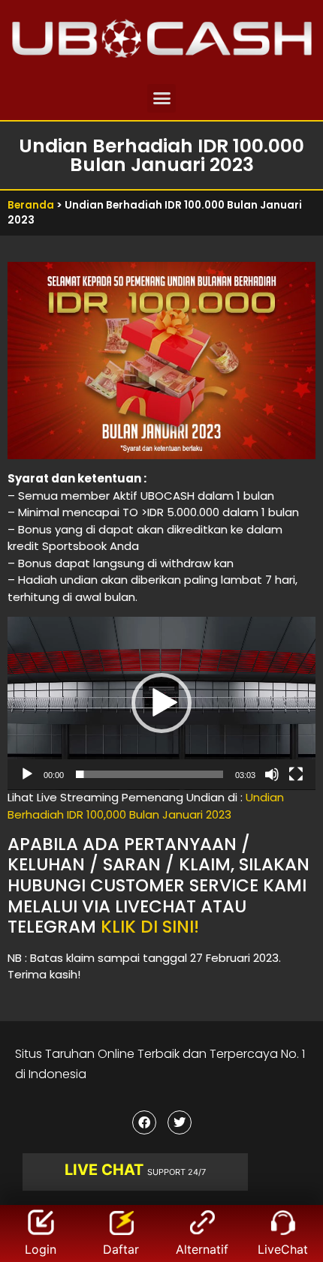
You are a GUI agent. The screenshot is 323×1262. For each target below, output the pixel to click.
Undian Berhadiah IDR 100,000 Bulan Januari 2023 (146, 805)
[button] (161, 98)
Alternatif (202, 1249)
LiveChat (283, 1249)
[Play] (27, 774)
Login (40, 1249)
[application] (161, 703)
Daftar (121, 1249)
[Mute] (271, 774)
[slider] (149, 774)
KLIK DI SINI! (150, 927)
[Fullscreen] (295, 774)
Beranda (31, 205)
